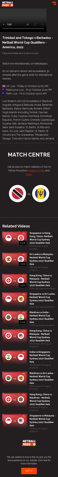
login (29, 174)
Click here (42, 460)
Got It (29, 471)
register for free (36, 170)
